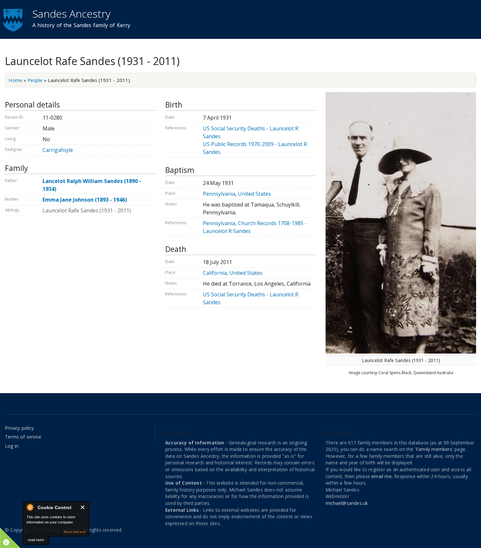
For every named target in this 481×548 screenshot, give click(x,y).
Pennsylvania (219, 193)
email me (381, 476)
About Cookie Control (29, 507)
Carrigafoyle (58, 150)
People (35, 80)
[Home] (13, 19)
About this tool (74, 532)
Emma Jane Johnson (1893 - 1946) (85, 199)
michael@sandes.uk (347, 503)
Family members (434, 449)
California (215, 272)
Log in (11, 446)
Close (83, 507)
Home (15, 80)
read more (36, 540)
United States (254, 193)
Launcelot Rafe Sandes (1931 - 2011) (87, 210)
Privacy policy (19, 428)
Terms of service (23, 437)
